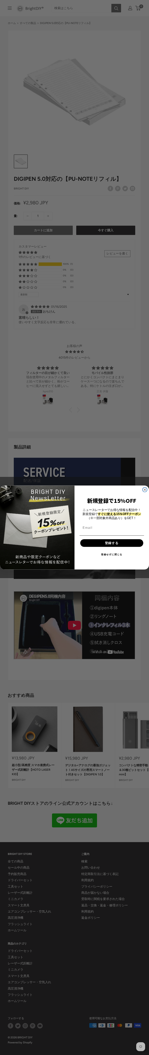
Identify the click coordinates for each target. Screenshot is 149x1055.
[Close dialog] (145, 489)
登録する (112, 543)
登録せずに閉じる (111, 554)
